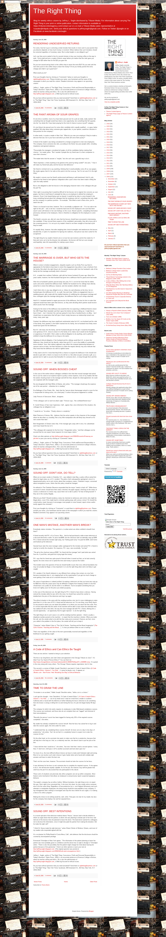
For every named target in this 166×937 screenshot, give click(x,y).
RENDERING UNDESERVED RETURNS (56, 43)
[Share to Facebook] (65, 108)
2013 (108, 158)
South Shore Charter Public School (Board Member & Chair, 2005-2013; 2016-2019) (119, 334)
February (111, 236)
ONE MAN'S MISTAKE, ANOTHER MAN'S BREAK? (62, 525)
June (109, 194)
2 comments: (48, 804)
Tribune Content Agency (113, 111)
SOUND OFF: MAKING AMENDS (116, 396)
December (111, 179)
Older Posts (93, 882)
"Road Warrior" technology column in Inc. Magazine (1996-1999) (118, 277)
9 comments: (48, 107)
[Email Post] (55, 107)
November (111, 181)
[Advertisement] (111, 587)
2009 (108, 168)
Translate (119, 471)
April (109, 230)
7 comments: (48, 639)
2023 (108, 131)
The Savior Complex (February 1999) (117, 323)
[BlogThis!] (61, 108)
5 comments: (48, 247)
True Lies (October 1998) (114, 317)
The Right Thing (57, 11)
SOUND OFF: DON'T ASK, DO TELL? (54, 472)
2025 (108, 126)
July (109, 192)
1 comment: (48, 462)
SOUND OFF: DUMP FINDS (114, 440)
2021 (108, 137)
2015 (108, 153)
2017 (108, 147)
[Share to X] (63, 108)
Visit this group (127, 529)
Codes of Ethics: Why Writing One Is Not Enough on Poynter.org (118, 281)
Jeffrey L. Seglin (122, 62)
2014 (108, 155)
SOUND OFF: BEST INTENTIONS (52, 811)
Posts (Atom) (45, 885)
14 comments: (49, 518)
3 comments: (48, 362)
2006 (108, 176)
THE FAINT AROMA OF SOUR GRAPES (56, 114)
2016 (108, 150)
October (110, 184)
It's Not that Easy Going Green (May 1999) (119, 325)
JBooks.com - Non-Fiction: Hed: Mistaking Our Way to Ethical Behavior (56, 672)
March (110, 233)
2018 (108, 145)
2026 (108, 123)
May (109, 228)
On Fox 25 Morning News (114, 275)
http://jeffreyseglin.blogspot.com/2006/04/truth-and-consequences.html (56, 851)
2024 (108, 129)
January (110, 238)
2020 (108, 139)
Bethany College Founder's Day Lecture (118, 268)
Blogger (91, 911)
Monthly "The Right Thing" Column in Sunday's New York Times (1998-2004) (118, 259)
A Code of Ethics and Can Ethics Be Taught (57, 649)
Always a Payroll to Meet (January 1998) (118, 310)
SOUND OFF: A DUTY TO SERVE (116, 373)
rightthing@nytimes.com (41, 79)
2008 (108, 171)
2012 (108, 160)
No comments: (49, 678)
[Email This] (59, 108)
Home (66, 882)
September (111, 187)
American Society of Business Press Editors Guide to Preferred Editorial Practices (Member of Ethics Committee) (118, 339)
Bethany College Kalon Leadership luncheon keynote (117, 271)
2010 (108, 166)
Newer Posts (38, 882)
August (110, 189)
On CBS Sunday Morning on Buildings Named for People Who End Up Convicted (119, 293)
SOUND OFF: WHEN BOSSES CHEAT (55, 369)
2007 (108, 174)
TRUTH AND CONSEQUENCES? (116, 406)
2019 (108, 142)
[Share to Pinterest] (67, 108)
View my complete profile (112, 102)
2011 (108, 163)
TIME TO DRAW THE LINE (48, 688)
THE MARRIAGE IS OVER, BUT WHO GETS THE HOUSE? (119, 204)
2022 (108, 134)
